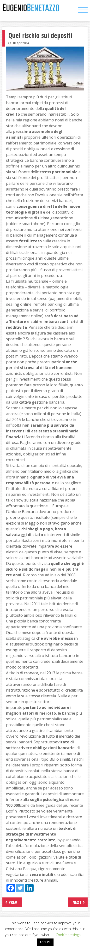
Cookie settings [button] (68, 934)
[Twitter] (20, 888)
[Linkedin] (29, 888)
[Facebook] (10, 888)
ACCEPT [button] (45, 942)
